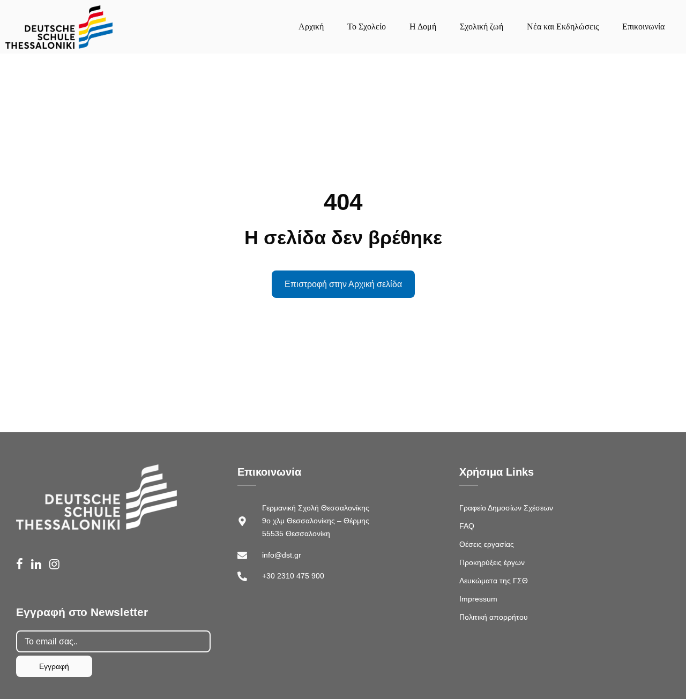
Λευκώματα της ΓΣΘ (493, 580)
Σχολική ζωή (481, 26)
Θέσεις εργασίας (486, 544)
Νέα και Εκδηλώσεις (563, 26)
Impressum (478, 599)
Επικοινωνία (643, 26)
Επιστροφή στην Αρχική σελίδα (343, 284)
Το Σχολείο (366, 26)
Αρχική (311, 26)
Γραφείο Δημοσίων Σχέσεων (506, 507)
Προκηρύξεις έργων (492, 562)
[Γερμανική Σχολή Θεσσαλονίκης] (59, 27)
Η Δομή (422, 26)
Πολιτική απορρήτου (493, 617)
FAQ (466, 526)
